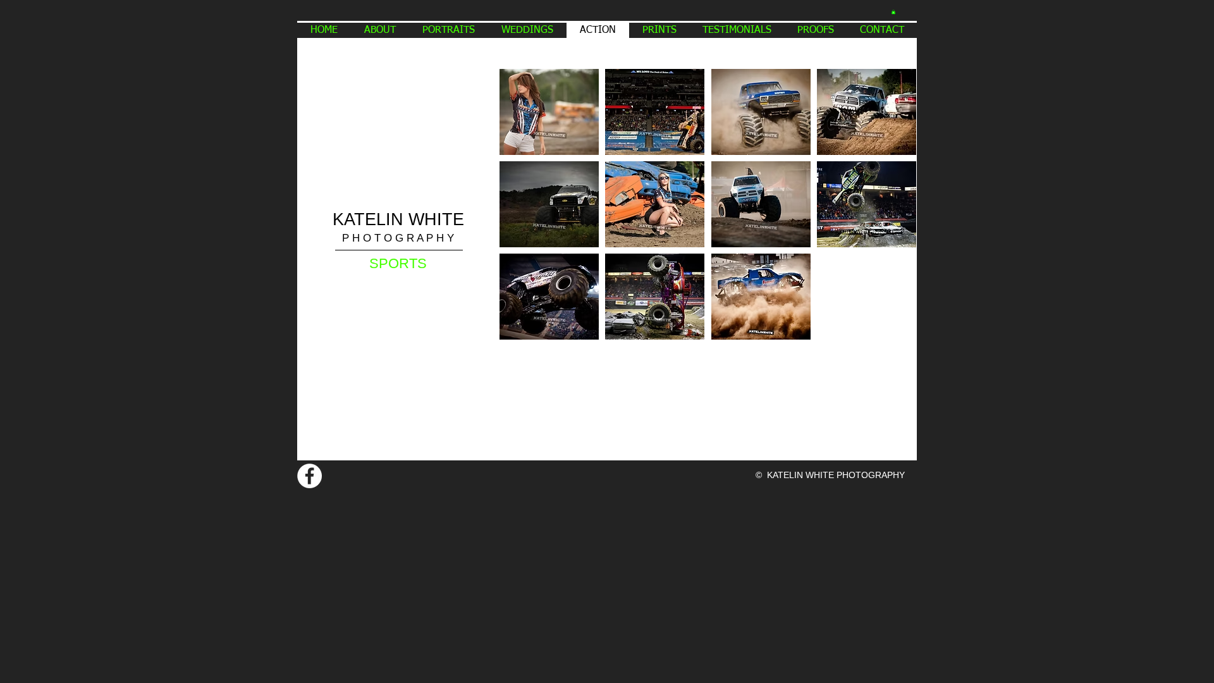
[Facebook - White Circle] (309, 476)
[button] (893, 11)
